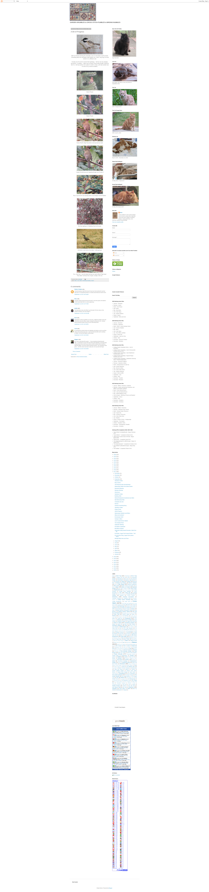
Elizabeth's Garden (129, 610)
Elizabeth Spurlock (119, 610)
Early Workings (119, 608)
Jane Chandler (115, 626)
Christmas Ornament (116, 598)
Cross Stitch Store (126, 604)
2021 (115, 464)
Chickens (122, 595)
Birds (76, 280)
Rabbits (126, 656)
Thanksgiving (122, 673)
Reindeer (120, 658)
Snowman (122, 663)
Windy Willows (122, 688)
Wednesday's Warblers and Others (122, 513)
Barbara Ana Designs (121, 582)
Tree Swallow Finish (119, 522)
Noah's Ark (134, 645)
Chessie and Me (131, 594)
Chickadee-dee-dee (119, 501)
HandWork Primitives (121, 621)
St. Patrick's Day (131, 666)
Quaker (113, 656)
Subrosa (127, 669)
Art (136, 580)
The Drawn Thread (129, 674)
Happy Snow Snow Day (132, 621)
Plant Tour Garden (122, 652)
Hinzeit (119, 624)
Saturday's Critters (119, 480)
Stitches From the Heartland (123, 667)
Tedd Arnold (114, 673)
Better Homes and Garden (127, 585)
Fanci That (116, 614)
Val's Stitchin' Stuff (116, 687)
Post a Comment (76, 351)
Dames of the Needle (131, 606)
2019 (115, 467)
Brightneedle (117, 589)
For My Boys (125, 615)
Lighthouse (120, 635)
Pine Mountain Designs (126, 651)
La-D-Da (129, 632)
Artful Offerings (117, 581)
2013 (115, 562)
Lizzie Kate (123, 636)
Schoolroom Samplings (122, 661)
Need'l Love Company (121, 644)
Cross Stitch (79, 280)
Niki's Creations (119, 645)
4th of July (134, 576)
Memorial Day (134, 639)
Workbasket (119, 689)
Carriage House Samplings (125, 591)
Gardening (128, 618)
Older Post (106, 354)
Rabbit (119, 656)
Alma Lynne (126, 578)
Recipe (113, 658)
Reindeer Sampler (129, 658)
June (116, 544)
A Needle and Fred (120, 577)
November (117, 475)
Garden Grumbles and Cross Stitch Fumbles (121, 733)
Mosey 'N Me (134, 640)
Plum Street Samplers (132, 652)
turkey (134, 684)
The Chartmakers (131, 673)
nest (113, 645)
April (116, 548)
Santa (113, 661)
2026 (115, 454)
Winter (128, 688)
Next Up (116, 503)
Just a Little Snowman (128, 628)
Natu (124, 642)
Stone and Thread (118, 669)
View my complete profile (117, 222)
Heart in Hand (117, 622)
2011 (115, 566)
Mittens (126, 640)
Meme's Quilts (126, 639)
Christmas (114, 596)
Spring (135, 665)
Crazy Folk (127, 601)
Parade (135, 648)
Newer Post (73, 354)
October (117, 477)
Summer (133, 669)
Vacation (124, 685)
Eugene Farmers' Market (124, 611)
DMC (113, 608)
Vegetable (114, 688)
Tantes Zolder (132, 672)
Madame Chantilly (133, 636)
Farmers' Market (125, 614)
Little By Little (127, 635)
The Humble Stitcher (126, 676)
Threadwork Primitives (116, 684)
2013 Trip (118, 576)
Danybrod (114, 607)
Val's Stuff (125, 687)
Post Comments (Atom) (82, 356)
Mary (75, 298)
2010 (115, 568)
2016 (115, 556)
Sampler (127, 659)
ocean (124, 647)
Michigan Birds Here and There (122, 538)
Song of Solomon (132, 663)
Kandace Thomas (119, 632)
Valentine (131, 687)
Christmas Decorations (128, 596)
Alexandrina (119, 578)
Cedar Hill (127, 592)
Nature (92, 280)
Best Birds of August (119, 528)
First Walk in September (120, 526)
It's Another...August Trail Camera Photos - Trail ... (125, 533)
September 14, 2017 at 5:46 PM (81, 324)
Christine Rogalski (131, 595)
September (117, 479)
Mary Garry (119, 639)
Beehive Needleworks (132, 584)
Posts (115, 253)
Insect (126, 625)
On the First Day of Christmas (122, 648)
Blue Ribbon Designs (123, 588)
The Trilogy (134, 680)
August (116, 540)
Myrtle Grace (116, 642)
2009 (115, 570)
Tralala (129, 684)
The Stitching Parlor (116, 680)
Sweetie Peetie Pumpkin (122, 672)
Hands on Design (128, 619)
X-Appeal (125, 689)
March (116, 550)
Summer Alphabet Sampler (118, 670)
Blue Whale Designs (133, 588)
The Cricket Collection (117, 674)
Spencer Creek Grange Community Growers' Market (122, 665)
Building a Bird (118, 496)
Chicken (114, 595)
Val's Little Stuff (131, 685)
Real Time (121, 769)
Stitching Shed (134, 667)
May (116, 546)
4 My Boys (127, 575)
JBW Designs (123, 626)
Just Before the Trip (127, 629)
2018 (115, 469)
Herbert (113, 624)
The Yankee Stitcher (118, 681)
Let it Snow (128, 633)
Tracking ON (126, 769)
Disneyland (133, 607)
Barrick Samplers (133, 582)
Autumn (128, 581)
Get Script (116, 769)
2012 (115, 564)
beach (115, 584)
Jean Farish (131, 626)
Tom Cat (124, 684)
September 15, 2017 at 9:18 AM (81, 335)
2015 (115, 558)
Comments (116, 255)
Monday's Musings (119, 490)
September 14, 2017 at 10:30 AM (81, 313)
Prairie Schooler (118, 654)
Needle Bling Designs (131, 644)
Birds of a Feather (126, 587)
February (117, 552)
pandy (75, 308)
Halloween (119, 619)
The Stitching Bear (131, 678)
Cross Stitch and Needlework (127, 603)
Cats (120, 592)
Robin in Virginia (78, 289)
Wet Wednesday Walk (119, 499)
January (117, 554)
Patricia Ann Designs (118, 649)
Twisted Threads (116, 685)
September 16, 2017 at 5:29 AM (81, 348)
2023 (115, 460)
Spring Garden (117, 666)
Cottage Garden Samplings (124, 599)
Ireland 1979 (132, 625)
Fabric (135, 612)
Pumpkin (132, 655)
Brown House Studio (126, 589)
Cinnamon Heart (127, 598)
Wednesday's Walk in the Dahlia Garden (124, 486)
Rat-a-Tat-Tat (117, 482)
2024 (115, 458)
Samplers (133, 659)
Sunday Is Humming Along (120, 505)
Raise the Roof (132, 656)
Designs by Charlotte (125, 607)
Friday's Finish (118, 509)
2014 (115, 560)
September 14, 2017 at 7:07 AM (81, 303)
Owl (130, 648)
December (117, 473)
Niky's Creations (127, 645)
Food (120, 615)
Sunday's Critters (118, 519)
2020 (115, 466)
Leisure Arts (121, 633)
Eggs (113, 610)
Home (90, 354)
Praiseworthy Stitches (131, 654)
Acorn (128, 577)
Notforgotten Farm (117, 647)
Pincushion (117, 651)
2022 (115, 462)
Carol (75, 328)
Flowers (114, 615)
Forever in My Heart (123, 617)
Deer (119, 607)
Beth (121, 212)
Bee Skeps (121, 584)
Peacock (135, 649)
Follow (113, 271)
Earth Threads (126, 608)
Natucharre (128, 642)
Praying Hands (115, 655)
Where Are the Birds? (119, 515)
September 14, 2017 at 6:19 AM (81, 294)
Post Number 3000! (119, 517)
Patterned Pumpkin (127, 649)
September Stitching (119, 524)
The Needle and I (130, 677)
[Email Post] (85, 279)
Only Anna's (117, 492)
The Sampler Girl (123, 678)
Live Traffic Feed (121, 728)
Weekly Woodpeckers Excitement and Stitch (124, 498)
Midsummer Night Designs (118, 640)
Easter (132, 608)
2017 (115, 471)
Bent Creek (116, 585)
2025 (115, 456)
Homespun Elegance (117, 625)
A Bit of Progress (118, 511)
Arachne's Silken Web (129, 580)
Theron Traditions (127, 681)
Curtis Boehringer (121, 606)
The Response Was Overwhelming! (122, 484)
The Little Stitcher (120, 677)
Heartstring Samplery (86, 280)
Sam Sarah (119, 659)
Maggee (76, 339)
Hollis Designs (132, 624)
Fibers (133, 614)
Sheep (119, 662)
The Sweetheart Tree (125, 680)
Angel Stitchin (120, 580)
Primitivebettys (124, 655)
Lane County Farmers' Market (121, 520)
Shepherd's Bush (126, 662)
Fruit (130, 617)
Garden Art (120, 618)
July (116, 542)
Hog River (125, 624)
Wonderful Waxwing (119, 488)
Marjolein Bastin (129, 637)
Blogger (110, 888)
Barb (75, 317)
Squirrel (123, 666)
